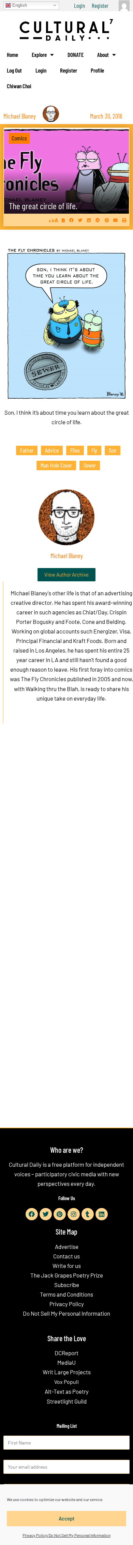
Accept (67, 1518)
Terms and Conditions (66, 1294)
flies (75, 450)
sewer (90, 465)
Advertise (66, 1246)
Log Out (14, 70)
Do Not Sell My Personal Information (66, 1313)
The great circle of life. (43, 205)
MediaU (66, 1362)
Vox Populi (66, 1381)
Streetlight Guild (67, 1401)
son (112, 450)
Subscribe (66, 1284)
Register (100, 5)
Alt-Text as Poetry (67, 1391)
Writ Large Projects (67, 1371)
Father (26, 450)
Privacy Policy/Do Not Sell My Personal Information (66, 1535)
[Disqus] (66, 832)
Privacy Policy (66, 1303)
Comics (19, 138)
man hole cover (56, 465)
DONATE (76, 54)
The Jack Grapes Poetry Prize (66, 1275)
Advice (52, 450)
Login (79, 5)
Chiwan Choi (19, 85)
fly (94, 450)
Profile (97, 70)
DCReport (66, 1352)
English (19, 4)
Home (12, 54)
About (103, 54)
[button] (71, 220)
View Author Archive (66, 574)
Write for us (67, 1265)
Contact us (66, 1256)
